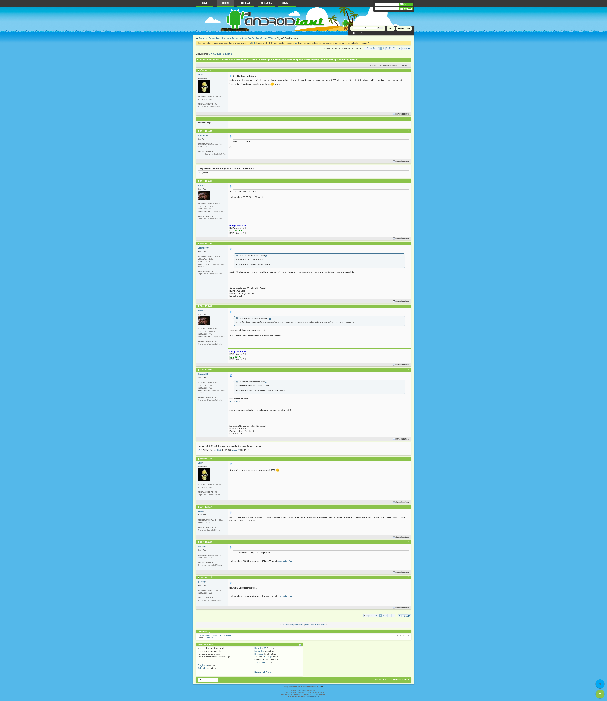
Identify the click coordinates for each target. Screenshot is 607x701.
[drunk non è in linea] (204, 195)
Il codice (258, 654)
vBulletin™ (303, 690)
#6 (408, 369)
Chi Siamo (246, 3)
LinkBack (371, 65)
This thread (209, 638)
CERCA (403, 4)
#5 (408, 306)
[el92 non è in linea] (204, 86)
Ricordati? (358, 33)
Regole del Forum (263, 672)
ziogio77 (236, 450)
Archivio (405, 680)
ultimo (405, 48)
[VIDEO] (267, 657)
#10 (408, 577)
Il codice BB (260, 648)
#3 (408, 181)
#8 (408, 507)
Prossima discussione (315, 624)
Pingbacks (203, 665)
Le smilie (259, 651)
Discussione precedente (293, 624)
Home (204, 3)
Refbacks (202, 668)
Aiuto (390, 28)
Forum (225, 3)
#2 (408, 131)
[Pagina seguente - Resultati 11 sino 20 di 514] (400, 48)
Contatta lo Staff (382, 680)
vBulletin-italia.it (313, 697)
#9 (408, 542)
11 (390, 48)
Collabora (266, 3)
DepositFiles (234, 401)
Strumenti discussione (387, 65)
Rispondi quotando (402, 114)
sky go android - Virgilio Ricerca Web (214, 635)
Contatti (286, 3)
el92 (200, 172)
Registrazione (404, 28)
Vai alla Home (395, 680)
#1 (408, 70)
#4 (408, 243)
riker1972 (217, 450)
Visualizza (403, 65)
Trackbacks (259, 662)
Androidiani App (285, 561)
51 (394, 48)
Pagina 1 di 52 (373, 48)
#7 (408, 458)
